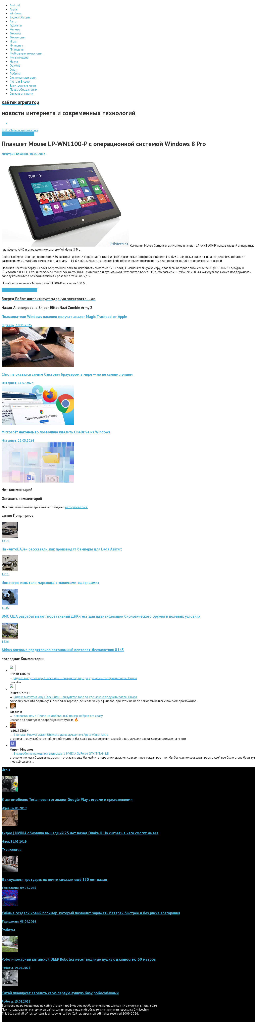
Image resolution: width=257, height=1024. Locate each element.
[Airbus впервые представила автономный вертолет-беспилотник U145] (10, 637)
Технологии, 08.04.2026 (19, 921)
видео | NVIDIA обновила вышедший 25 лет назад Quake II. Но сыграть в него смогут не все (80, 833)
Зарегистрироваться (24, 130)
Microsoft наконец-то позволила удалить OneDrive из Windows (56, 432)
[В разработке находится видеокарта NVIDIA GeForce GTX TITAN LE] (13, 745)
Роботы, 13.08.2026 (16, 1001)
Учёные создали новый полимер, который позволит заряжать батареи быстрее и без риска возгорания (91, 913)
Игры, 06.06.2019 (14, 808)
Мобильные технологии (18, 134)
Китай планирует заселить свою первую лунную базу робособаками (60, 993)
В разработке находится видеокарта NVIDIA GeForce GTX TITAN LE (61, 753)
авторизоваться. (76, 507)
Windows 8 (30, 290)
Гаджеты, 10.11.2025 (17, 325)
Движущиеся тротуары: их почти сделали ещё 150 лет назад (54, 879)
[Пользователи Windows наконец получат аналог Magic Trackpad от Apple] (38, 366)
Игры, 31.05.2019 (14, 841)
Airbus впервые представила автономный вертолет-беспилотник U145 (63, 649)
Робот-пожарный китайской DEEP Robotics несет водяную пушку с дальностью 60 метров (79, 959)
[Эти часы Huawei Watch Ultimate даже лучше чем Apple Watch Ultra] (13, 726)
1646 (5, 608)
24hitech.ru (141, 1009)
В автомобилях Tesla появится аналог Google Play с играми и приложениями (67, 799)
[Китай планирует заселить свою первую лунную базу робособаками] (10, 985)
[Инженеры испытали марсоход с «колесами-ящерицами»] (10, 570)
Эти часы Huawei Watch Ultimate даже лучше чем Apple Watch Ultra (61, 735)
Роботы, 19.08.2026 (16, 968)
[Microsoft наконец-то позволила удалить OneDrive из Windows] (38, 481)
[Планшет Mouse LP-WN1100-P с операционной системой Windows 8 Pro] (65, 245)
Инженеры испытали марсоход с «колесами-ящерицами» (50, 582)
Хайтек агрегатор (84, 1013)
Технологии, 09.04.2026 (19, 888)
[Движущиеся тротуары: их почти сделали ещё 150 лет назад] (10, 871)
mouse (6, 290)
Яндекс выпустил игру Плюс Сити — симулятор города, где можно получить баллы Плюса (75, 678)
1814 (5, 541)
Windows (17, 290)
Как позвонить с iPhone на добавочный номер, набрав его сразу (58, 716)
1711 (5, 574)
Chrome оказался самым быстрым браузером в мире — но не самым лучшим (67, 374)
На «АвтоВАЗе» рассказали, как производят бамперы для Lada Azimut (62, 549)
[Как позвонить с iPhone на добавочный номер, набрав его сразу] (13, 708)
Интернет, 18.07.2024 (18, 383)
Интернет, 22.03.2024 (18, 440)
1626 (5, 641)
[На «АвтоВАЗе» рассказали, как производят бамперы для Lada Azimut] (10, 537)
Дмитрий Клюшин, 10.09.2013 (23, 154)
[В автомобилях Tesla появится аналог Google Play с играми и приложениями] (10, 791)
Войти (6, 130)
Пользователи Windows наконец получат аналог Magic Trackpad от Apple (64, 316)
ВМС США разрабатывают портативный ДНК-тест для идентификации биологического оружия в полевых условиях (101, 616)
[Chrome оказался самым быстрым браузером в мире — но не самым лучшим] (38, 424)
